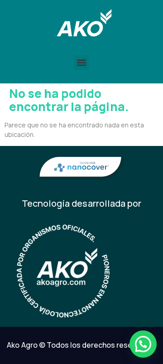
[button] (81, 62)
